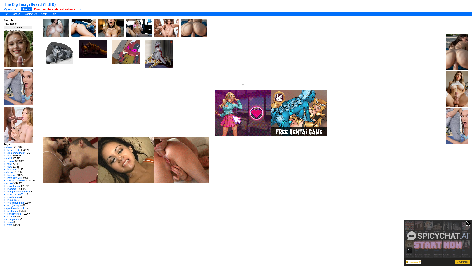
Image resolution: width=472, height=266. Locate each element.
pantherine (12, 211)
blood (10, 147)
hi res (10, 172)
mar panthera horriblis (18, 191)
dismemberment (16, 152)
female (11, 161)
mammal (12, 188)
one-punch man (15, 202)
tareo (10, 222)
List (6, 14)
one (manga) (14, 205)
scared (11, 216)
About (44, 14)
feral (9, 164)
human (11, 175)
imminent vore (14, 177)
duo (9, 155)
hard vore (12, 169)
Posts (26, 9)
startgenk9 (13, 219)
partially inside (15, 213)
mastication (13, 197)
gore (9, 166)
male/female (13, 186)
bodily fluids (13, 150)
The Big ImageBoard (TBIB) (30, 4)
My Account (11, 9)
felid (9, 158)
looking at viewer (16, 180)
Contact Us (31, 14)
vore (9, 225)
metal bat (12, 200)
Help (53, 14)
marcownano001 (16, 194)
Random (16, 14)
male (10, 183)
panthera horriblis (16, 208)
